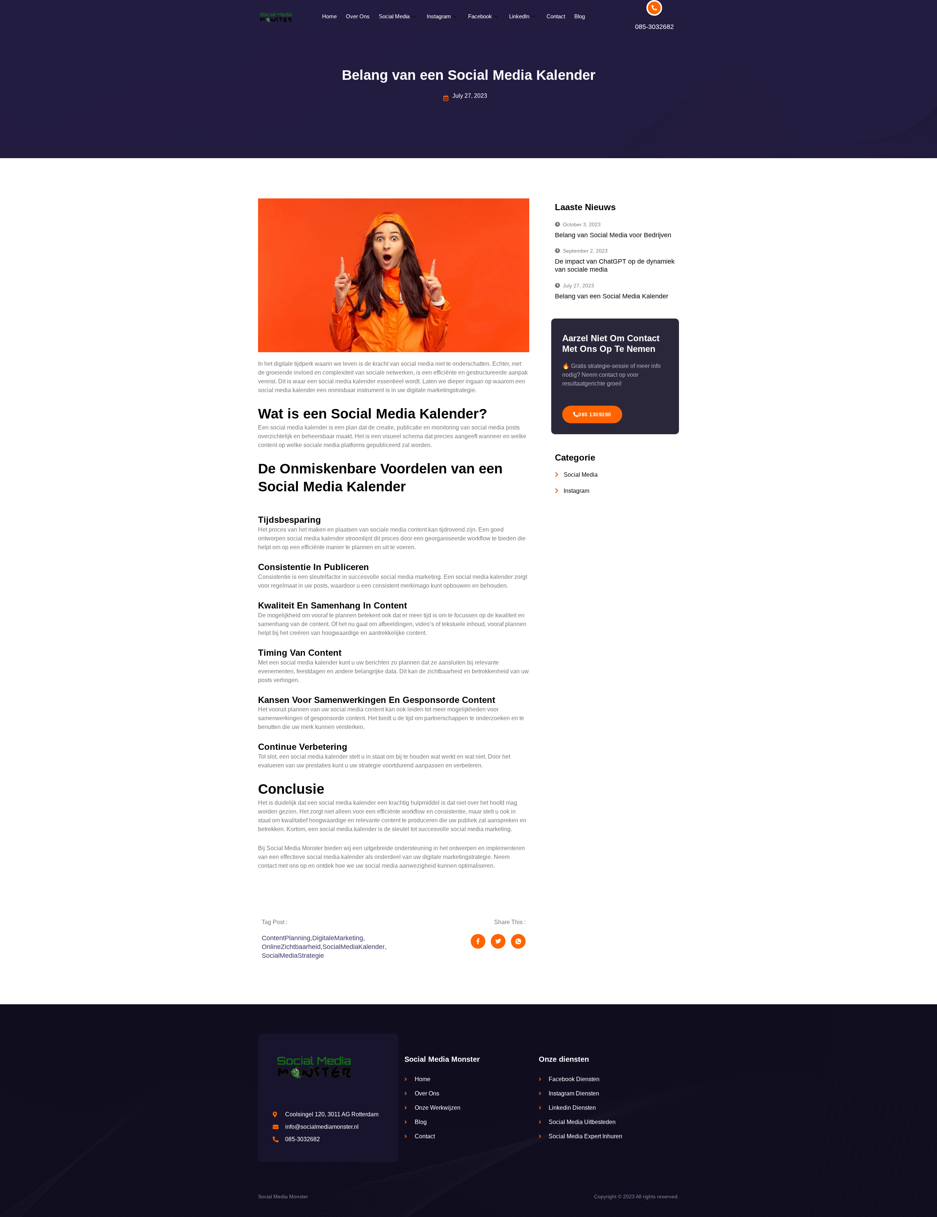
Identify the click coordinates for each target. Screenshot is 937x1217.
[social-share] (478, 941)
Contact (555, 16)
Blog (579, 16)
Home (329, 16)
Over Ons (358, 16)
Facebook (480, 16)
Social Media (394, 16)
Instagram (439, 16)
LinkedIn (519, 16)
